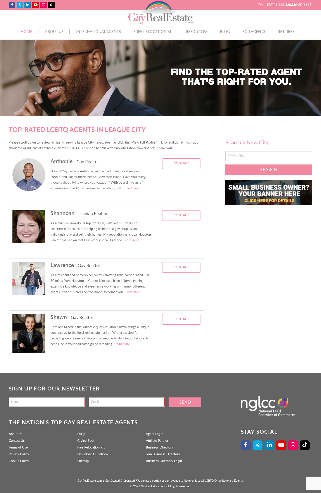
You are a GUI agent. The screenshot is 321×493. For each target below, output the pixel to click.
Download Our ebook (93, 454)
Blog (225, 32)
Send (185, 402)
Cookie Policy (19, 461)
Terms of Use (18, 447)
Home (26, 32)
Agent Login (154, 434)
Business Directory (159, 447)
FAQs (81, 434)
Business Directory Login (164, 461)
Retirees (286, 32)
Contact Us (17, 440)
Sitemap (83, 461)
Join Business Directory (163, 454)
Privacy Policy (19, 454)
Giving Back (86, 440)
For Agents (253, 32)
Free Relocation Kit (153, 32)
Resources (196, 32)
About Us (54, 32)
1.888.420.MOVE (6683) (294, 5)
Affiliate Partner (157, 440)
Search (268, 170)
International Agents (98, 32)
